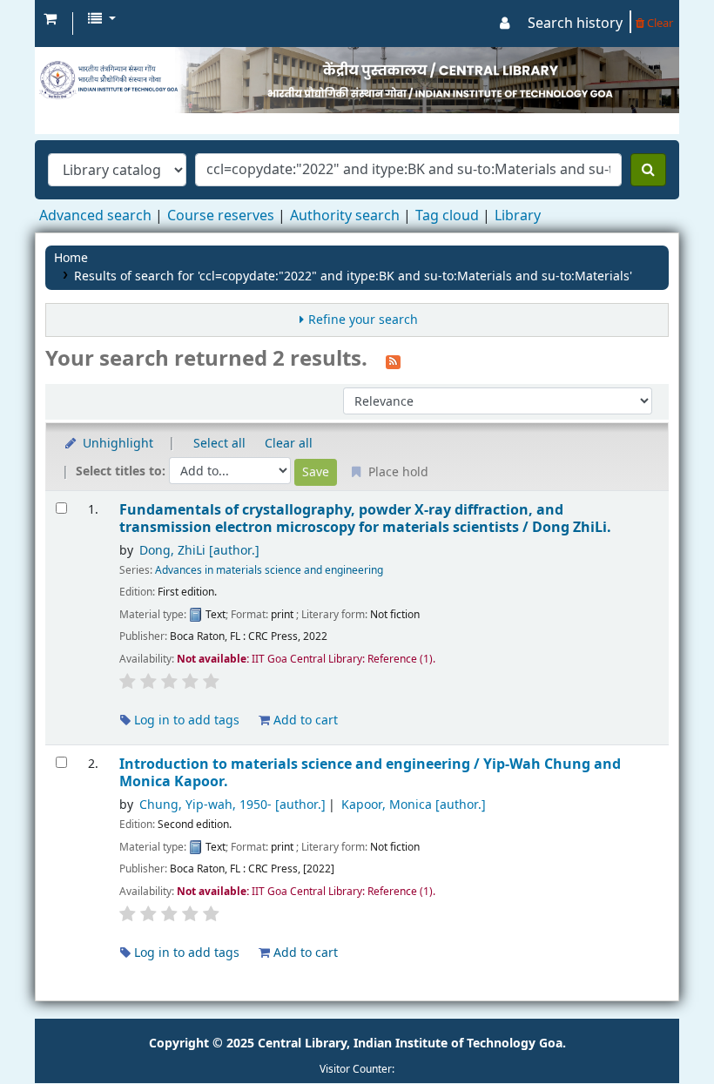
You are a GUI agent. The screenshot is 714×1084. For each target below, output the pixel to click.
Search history (575, 23)
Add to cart (304, 720)
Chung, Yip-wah (232, 805)
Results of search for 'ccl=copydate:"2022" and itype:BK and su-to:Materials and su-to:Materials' (353, 276)
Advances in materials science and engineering (269, 570)
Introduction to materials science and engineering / (370, 773)
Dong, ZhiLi (199, 551)
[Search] (648, 169)
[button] (50, 19)
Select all (219, 443)
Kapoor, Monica (413, 805)
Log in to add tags (185, 720)
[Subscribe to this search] (393, 360)
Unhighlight (116, 443)
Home (71, 258)
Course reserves (220, 215)
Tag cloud (447, 215)
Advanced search (95, 215)
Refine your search (363, 320)
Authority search (345, 215)
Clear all (289, 443)
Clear (658, 23)
